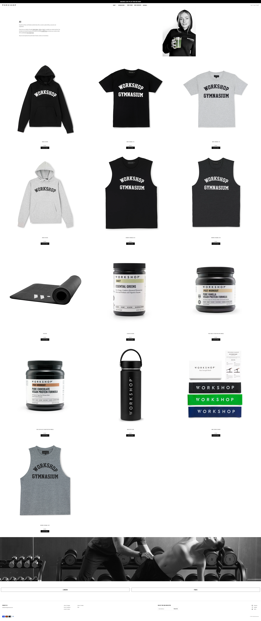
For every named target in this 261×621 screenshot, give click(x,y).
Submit (130, 317)
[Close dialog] (144, 298)
